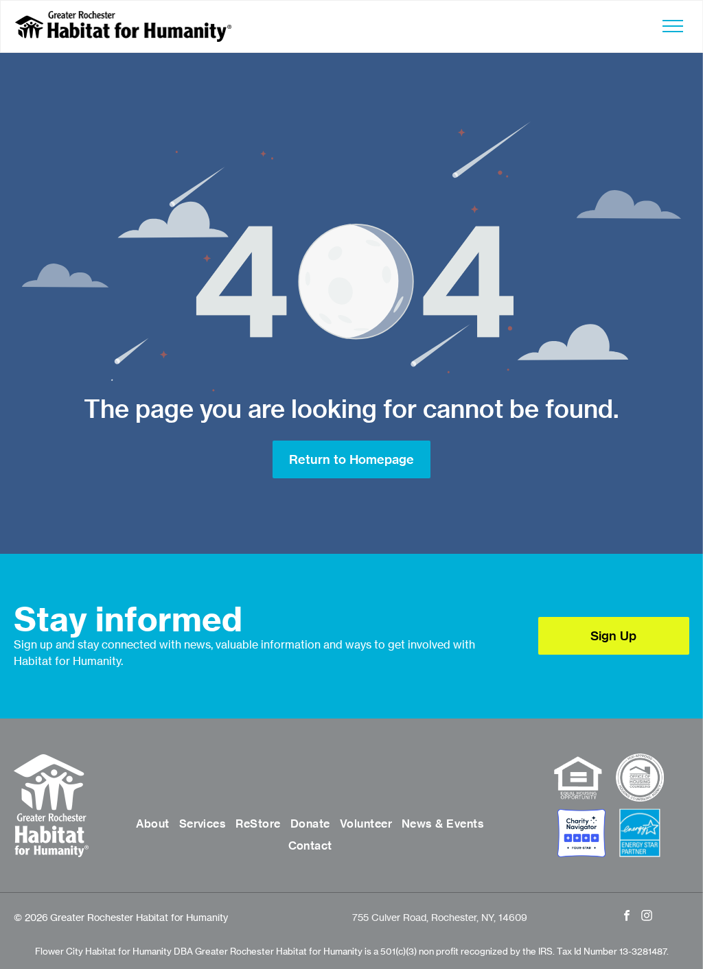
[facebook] (627, 917)
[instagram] (647, 917)
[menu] (673, 26)
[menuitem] (152, 823)
